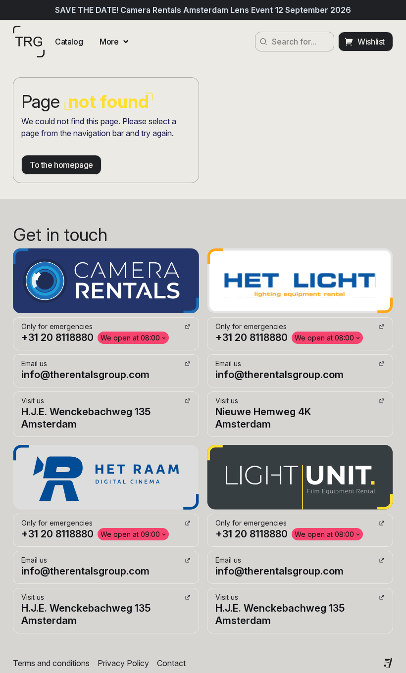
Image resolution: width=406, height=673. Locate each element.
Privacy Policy (123, 663)
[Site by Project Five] (388, 663)
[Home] (29, 41)
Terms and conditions (51, 663)
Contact (171, 663)
